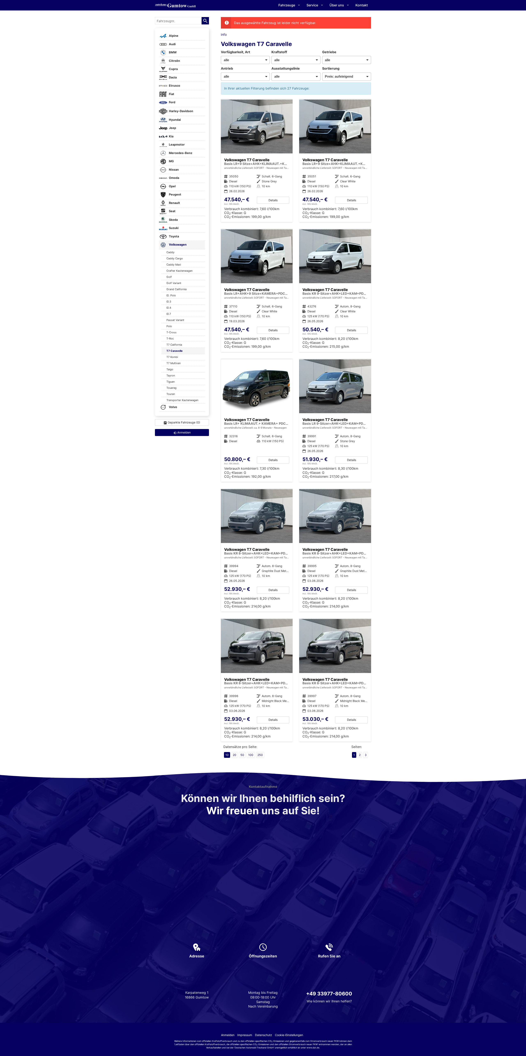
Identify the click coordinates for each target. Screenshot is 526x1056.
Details (273, 200)
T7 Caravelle (174, 350)
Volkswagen (177, 244)
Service (312, 5)
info (224, 34)
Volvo (172, 407)
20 (234, 755)
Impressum (244, 1035)
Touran (170, 394)
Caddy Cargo (174, 258)
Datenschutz (263, 1035)
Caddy (170, 252)
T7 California (174, 344)
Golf (169, 276)
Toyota (173, 236)
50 (242, 755)
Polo (169, 326)
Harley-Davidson (180, 111)
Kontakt (361, 5)
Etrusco (174, 85)
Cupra (173, 69)
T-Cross (171, 332)
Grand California (176, 289)
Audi (172, 44)
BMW (172, 52)
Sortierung (330, 68)
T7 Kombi (172, 357)
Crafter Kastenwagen (179, 270)
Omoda (173, 178)
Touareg (171, 387)
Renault (174, 203)
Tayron (170, 375)
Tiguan (170, 381)
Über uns (337, 5)
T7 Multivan (173, 363)
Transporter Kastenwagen (182, 400)
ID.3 (168, 301)
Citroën (174, 60)
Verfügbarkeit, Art (235, 52)
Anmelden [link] (184, 432)
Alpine (173, 36)
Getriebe (329, 52)
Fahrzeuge (286, 5)
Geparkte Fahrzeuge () (184, 422)
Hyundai (174, 119)
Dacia (172, 77)
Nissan (173, 169)
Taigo (169, 369)
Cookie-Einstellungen (289, 1035)
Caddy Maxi (173, 264)
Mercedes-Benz (180, 153)
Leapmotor (176, 144)
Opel (172, 186)
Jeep (172, 128)
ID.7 (168, 313)
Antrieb (227, 68)
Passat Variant (175, 320)
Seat (171, 211)
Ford (171, 102)
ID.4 (168, 307)
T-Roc (170, 338)
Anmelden (227, 1035)
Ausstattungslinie (285, 68)
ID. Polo (171, 295)
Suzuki (173, 228)
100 (250, 755)
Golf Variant (173, 283)
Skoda (173, 219)
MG (171, 161)
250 (260, 755)
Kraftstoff (279, 52)
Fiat (171, 94)
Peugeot (174, 194)
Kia (170, 136)
